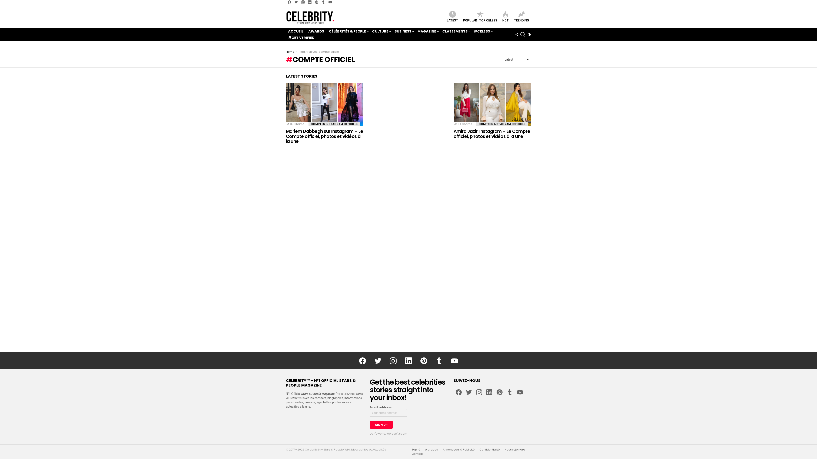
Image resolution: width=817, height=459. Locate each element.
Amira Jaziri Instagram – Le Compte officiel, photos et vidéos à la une (492, 133)
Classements (455, 31)
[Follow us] (516, 34)
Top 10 (416, 449)
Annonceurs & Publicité (459, 449)
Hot (505, 20)
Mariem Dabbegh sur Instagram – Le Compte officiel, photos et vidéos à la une (324, 136)
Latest (452, 20)
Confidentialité (490, 449)
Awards (316, 31)
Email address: (381, 407)
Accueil (295, 31)
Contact (417, 454)
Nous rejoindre (515, 449)
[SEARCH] (523, 34)
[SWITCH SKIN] (529, 34)
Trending (521, 20)
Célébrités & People (347, 31)
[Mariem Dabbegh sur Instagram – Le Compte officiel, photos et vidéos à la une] (324, 104)
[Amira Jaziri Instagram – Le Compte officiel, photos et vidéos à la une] (492, 104)
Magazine (426, 31)
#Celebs (482, 31)
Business (402, 31)
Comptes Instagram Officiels (334, 124)
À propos (431, 449)
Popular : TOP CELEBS (480, 20)
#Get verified (301, 37)
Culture (380, 31)
